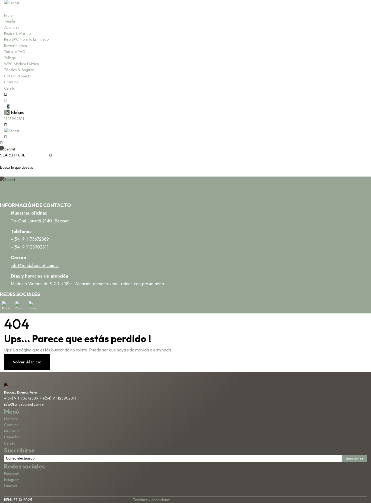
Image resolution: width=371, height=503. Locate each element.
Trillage (10, 58)
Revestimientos (15, 45)
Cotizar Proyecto (17, 76)
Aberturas (11, 27)
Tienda (9, 21)
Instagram (11, 479)
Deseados (12, 437)
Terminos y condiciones (151, 499)
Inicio (8, 15)
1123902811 (14, 118)
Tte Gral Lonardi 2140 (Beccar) (40, 221)
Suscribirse (354, 458)
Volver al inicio (27, 362)
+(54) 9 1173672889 (30, 239)
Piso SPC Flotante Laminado (26, 39)
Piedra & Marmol (18, 33)
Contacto (11, 82)
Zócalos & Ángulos (19, 70)
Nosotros (11, 419)
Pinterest (10, 486)
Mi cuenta (11, 431)
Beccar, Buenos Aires (20, 392)
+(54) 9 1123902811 (30, 247)
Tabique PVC (14, 51)
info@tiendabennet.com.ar (35, 265)
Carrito (9, 88)
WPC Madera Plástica (21, 64)
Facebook (12, 473)
